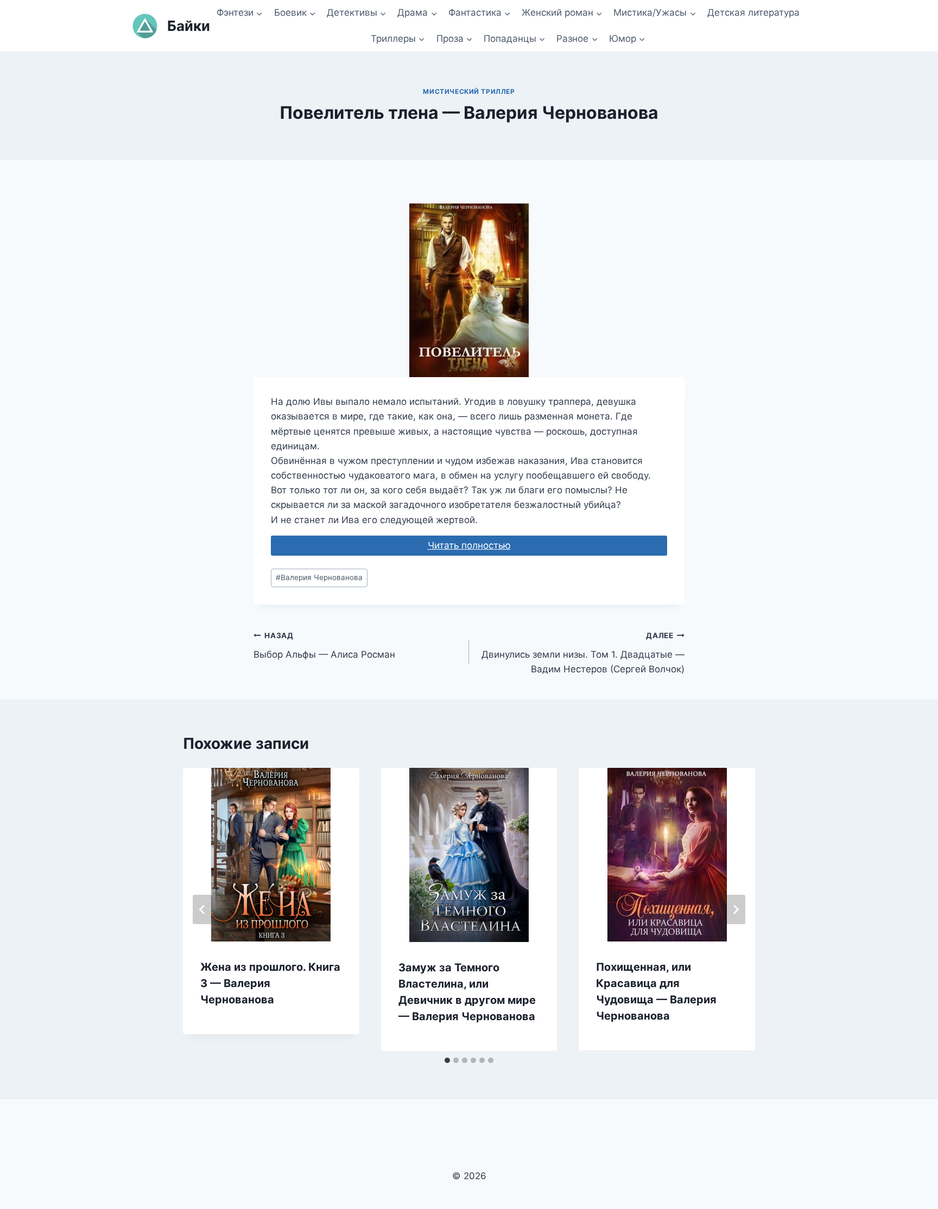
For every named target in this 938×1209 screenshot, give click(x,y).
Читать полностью (469, 545)
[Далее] (735, 909)
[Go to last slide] (202, 909)
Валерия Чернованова (319, 577)
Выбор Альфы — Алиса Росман (324, 645)
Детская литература (753, 12)
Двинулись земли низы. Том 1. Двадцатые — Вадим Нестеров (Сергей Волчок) (583, 653)
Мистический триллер (469, 91)
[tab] (447, 1060)
